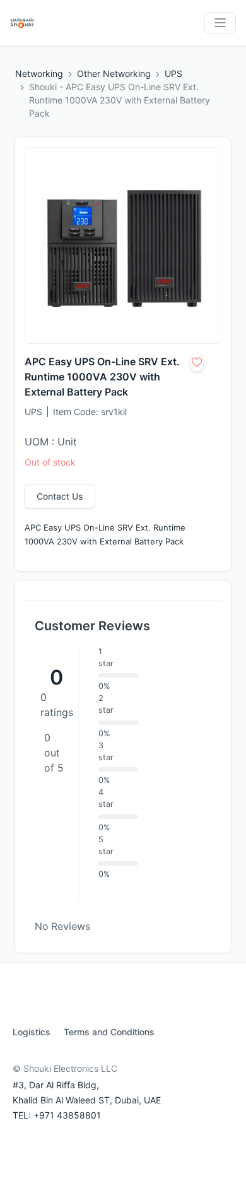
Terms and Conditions (109, 1031)
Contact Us (60, 496)
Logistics (31, 1031)
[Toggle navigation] (220, 22)
